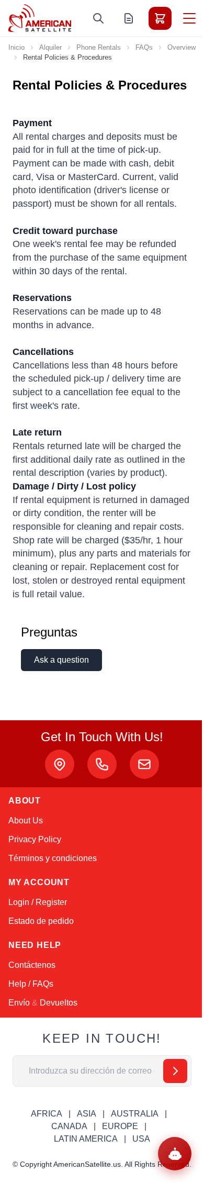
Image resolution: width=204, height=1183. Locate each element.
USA (141, 1138)
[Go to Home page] (39, 18)
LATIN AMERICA (86, 1138)
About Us (25, 820)
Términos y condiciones (52, 858)
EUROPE (120, 1126)
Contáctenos (31, 965)
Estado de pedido (41, 921)
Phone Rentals (98, 47)
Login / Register (37, 902)
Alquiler (50, 47)
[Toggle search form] (98, 18)
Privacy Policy (34, 839)
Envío (19, 1002)
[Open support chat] (174, 1153)
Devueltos (58, 1002)
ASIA (86, 1113)
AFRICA (46, 1113)
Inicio (16, 47)
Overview (181, 47)
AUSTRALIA (134, 1113)
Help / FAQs (30, 983)
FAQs (144, 47)
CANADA (69, 1126)
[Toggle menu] (189, 18)
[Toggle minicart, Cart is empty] (160, 18)
